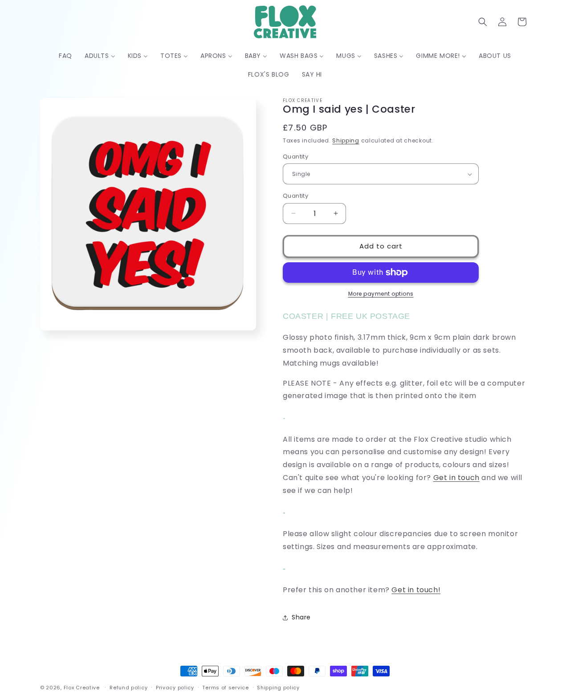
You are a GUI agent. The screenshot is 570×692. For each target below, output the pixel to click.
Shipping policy (278, 687)
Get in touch (456, 477)
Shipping (345, 140)
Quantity (295, 156)
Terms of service (225, 687)
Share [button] (301, 617)
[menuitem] (65, 55)
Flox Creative (82, 687)
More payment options (381, 293)
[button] (483, 22)
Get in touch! (415, 590)
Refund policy (128, 687)
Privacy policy (175, 687)
